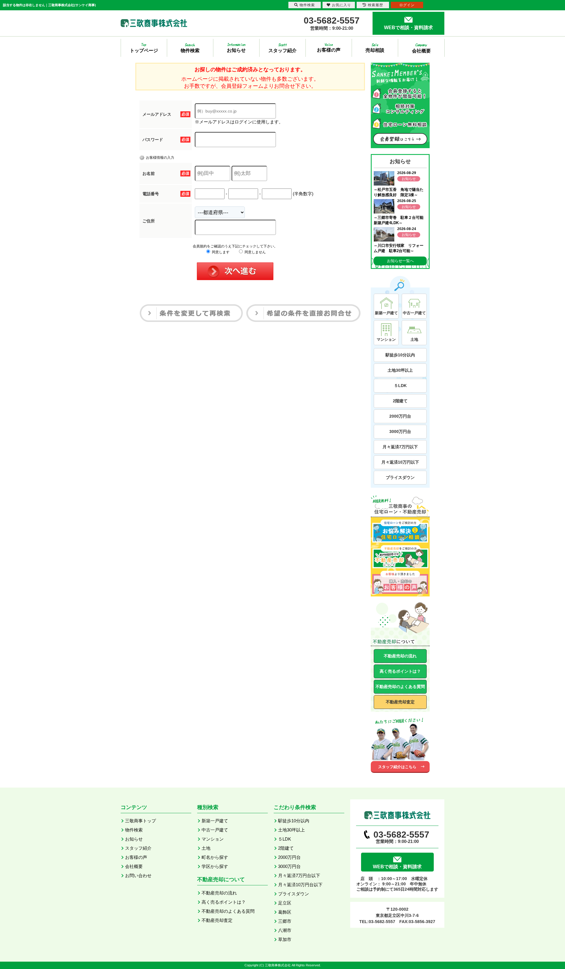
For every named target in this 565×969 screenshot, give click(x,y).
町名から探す (215, 857)
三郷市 (284, 921)
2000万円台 (400, 416)
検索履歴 (375, 5)
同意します (220, 252)
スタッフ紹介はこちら (397, 767)
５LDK (400, 385)
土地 (206, 848)
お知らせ (134, 838)
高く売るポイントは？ (400, 671)
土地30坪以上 (400, 370)
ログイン (407, 5)
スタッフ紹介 (138, 848)
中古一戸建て (215, 829)
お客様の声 (136, 857)
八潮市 (284, 930)
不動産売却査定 (400, 702)
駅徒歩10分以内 (400, 355)
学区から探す (215, 866)
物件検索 (134, 829)
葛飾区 (284, 912)
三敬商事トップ (140, 820)
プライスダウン (400, 477)
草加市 (284, 939)
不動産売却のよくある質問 (400, 686)
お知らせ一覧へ (400, 261)
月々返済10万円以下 (400, 462)
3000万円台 (400, 431)
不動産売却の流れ (400, 656)
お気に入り (341, 5)
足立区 (284, 902)
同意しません (255, 252)
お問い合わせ (138, 875)
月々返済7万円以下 (400, 446)
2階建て (400, 400)
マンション (213, 838)
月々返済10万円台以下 (300, 884)
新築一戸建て (215, 820)
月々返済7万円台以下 (299, 875)
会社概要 (134, 866)
